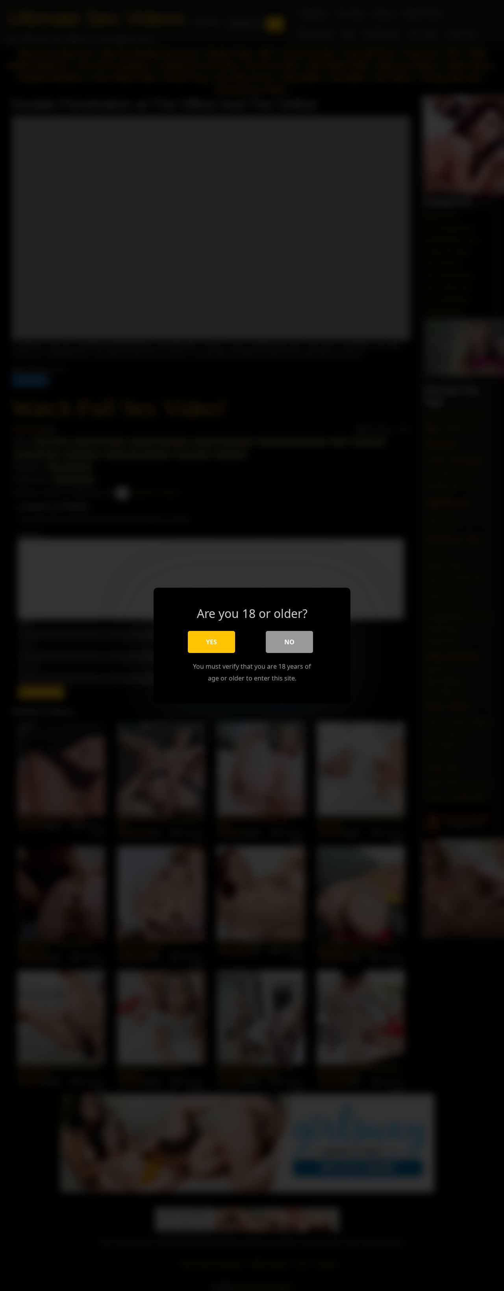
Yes (211, 642)
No (289, 642)
